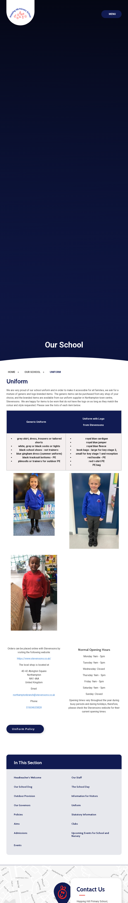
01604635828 (34, 707)
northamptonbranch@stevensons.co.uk (34, 694)
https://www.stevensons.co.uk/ (34, 658)
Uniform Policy (23, 729)
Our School (32, 372)
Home (11, 372)
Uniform (55, 372)
